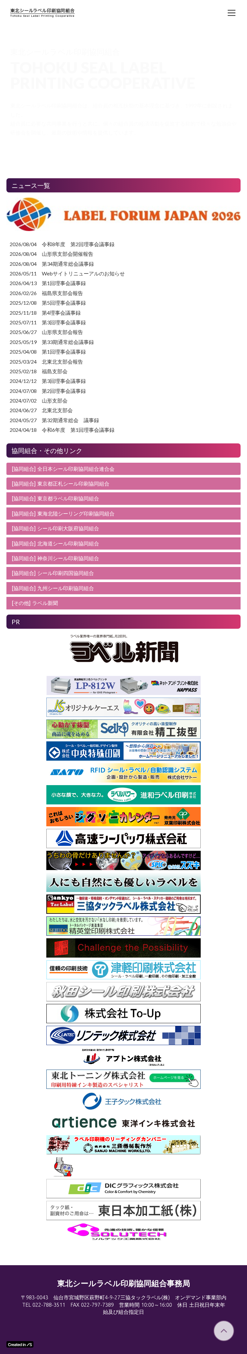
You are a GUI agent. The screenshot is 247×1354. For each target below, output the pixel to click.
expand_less (223, 1331)
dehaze (231, 13)
